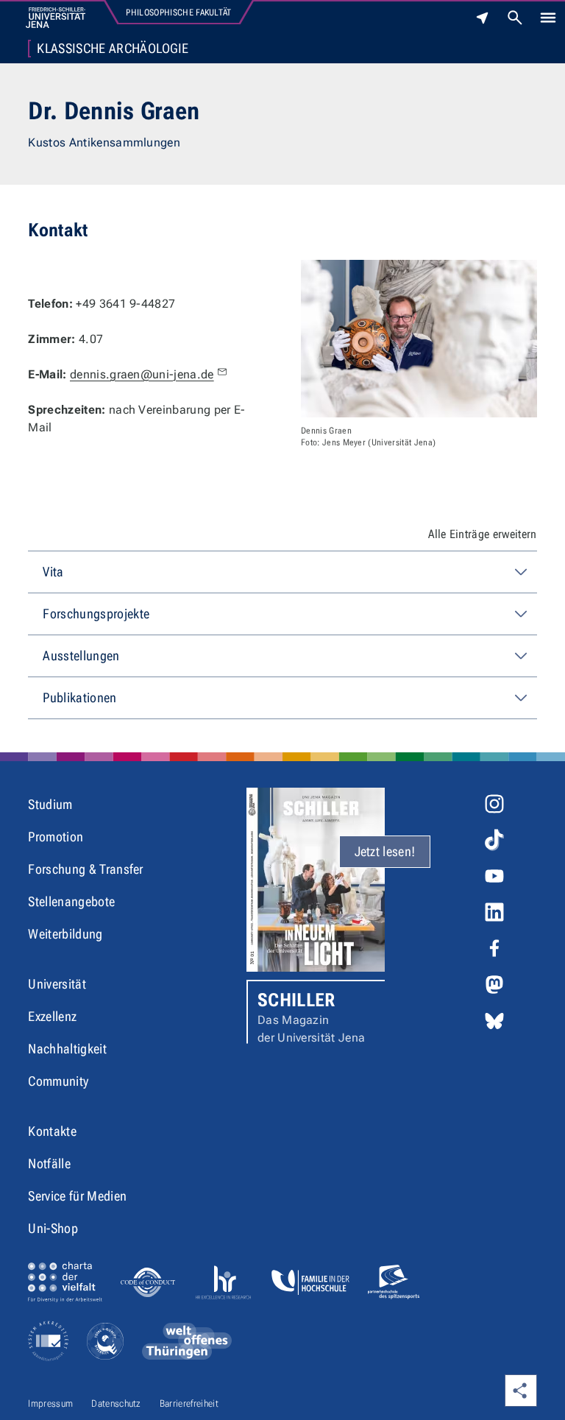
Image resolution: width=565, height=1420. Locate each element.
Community (58, 1081)
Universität (57, 984)
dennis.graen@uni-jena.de (142, 374)
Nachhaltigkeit (67, 1048)
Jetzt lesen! (385, 851)
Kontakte (52, 1131)
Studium (50, 804)
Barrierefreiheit (189, 1403)
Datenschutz (116, 1403)
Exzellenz (52, 1016)
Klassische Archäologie (112, 48)
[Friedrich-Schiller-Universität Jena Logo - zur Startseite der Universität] (55, 17)
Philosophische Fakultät (178, 12)
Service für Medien (77, 1196)
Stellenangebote (71, 901)
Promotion (55, 836)
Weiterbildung (65, 934)
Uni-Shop (53, 1228)
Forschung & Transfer (85, 869)
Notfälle (49, 1163)
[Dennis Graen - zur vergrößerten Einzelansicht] (419, 338)
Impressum (50, 1403)
